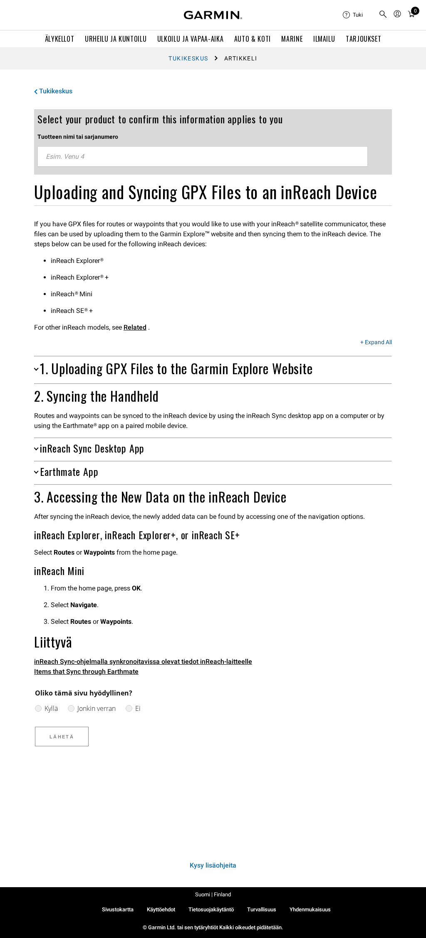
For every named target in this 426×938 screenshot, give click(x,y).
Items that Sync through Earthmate (86, 671)
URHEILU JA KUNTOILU (115, 39)
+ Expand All (376, 342)
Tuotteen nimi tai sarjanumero (77, 136)
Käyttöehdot (161, 909)
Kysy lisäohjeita (213, 865)
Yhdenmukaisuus (310, 909)
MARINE (291, 39)
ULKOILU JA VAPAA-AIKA (190, 39)
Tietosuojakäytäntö (211, 909)
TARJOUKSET (363, 39)
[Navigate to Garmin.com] (213, 15)
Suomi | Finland (213, 894)
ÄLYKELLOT (59, 39)
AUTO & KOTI (252, 39)
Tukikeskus (188, 58)
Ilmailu (324, 39)
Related (135, 327)
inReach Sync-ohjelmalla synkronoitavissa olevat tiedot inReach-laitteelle (143, 661)
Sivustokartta (118, 909)
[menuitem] (357, 15)
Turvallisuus (261, 909)
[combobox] (202, 156)
